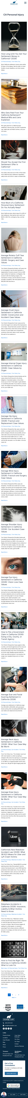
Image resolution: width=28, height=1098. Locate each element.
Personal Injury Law (8, 1053)
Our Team (17, 1041)
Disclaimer (5, 1088)
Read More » (4, 73)
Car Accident (15, 749)
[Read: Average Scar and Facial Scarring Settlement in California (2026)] (14, 679)
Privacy (9, 1088)
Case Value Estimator (17, 1036)
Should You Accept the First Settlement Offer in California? (13, 164)
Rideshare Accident (17, 859)
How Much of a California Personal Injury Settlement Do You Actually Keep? (12, 205)
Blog (4, 1042)
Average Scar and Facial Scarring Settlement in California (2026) (11, 696)
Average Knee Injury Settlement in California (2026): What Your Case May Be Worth (13, 795)
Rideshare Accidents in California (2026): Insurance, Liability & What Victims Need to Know (13, 907)
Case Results (6, 1040)
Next (14, 997)
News (4, 1044)
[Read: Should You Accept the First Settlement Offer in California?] (14, 149)
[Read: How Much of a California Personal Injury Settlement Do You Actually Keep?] (14, 192)
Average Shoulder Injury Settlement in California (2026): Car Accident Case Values (12, 528)
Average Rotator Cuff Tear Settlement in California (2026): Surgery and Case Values (12, 259)
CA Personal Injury (6, 61)
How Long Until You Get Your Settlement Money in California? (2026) (14, 56)
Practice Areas (6, 1035)
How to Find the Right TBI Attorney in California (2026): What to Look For (14, 962)
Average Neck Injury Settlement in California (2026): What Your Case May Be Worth (13, 743)
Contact (17, 1043)
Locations (5, 1037)
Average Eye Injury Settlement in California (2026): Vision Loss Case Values (12, 580)
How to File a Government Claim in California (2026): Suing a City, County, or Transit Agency (12, 635)
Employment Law (7, 1055)
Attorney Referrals (19, 1046)
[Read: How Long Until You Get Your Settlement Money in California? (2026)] (14, 36)
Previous (4, 1007)
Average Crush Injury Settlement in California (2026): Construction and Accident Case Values (12, 313)
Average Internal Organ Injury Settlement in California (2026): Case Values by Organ (14, 367)
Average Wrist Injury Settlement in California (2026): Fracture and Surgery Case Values (14, 474)
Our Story (17, 1039)
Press (4, 1047)
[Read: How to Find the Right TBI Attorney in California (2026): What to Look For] (14, 949)
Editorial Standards (16, 1088)
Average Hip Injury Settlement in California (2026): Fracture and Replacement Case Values (12, 419)
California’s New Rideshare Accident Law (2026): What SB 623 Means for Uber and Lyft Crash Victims (13, 853)
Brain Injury (4, 968)
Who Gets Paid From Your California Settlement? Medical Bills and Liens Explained (12, 116)
